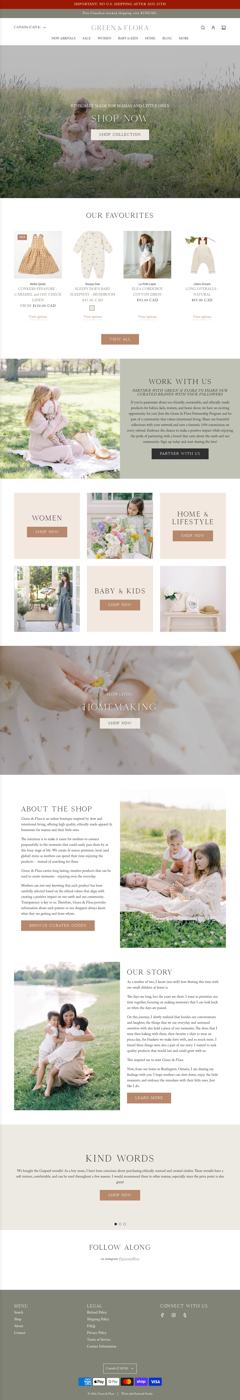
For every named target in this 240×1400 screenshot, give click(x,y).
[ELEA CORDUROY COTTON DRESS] (147, 255)
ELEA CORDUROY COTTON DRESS (147, 292)
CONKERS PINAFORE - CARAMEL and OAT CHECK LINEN (38, 294)
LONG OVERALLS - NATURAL (202, 292)
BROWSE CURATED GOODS (57, 925)
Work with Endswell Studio (137, 1393)
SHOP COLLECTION (120, 134)
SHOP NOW (120, 1192)
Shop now (120, 723)
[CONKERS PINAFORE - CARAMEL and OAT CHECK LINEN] (38, 255)
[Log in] (213, 28)
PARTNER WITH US (180, 453)
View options (38, 317)
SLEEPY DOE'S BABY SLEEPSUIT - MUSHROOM (92, 292)
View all (120, 339)
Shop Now (47, 532)
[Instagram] (174, 1315)
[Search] (203, 28)
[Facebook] (162, 1315)
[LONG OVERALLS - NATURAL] (202, 255)
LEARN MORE (149, 1098)
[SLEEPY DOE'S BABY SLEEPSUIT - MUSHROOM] (93, 255)
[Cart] (223, 28)
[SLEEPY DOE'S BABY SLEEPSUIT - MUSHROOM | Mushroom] (92, 308)
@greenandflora (129, 1259)
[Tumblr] (185, 1315)
